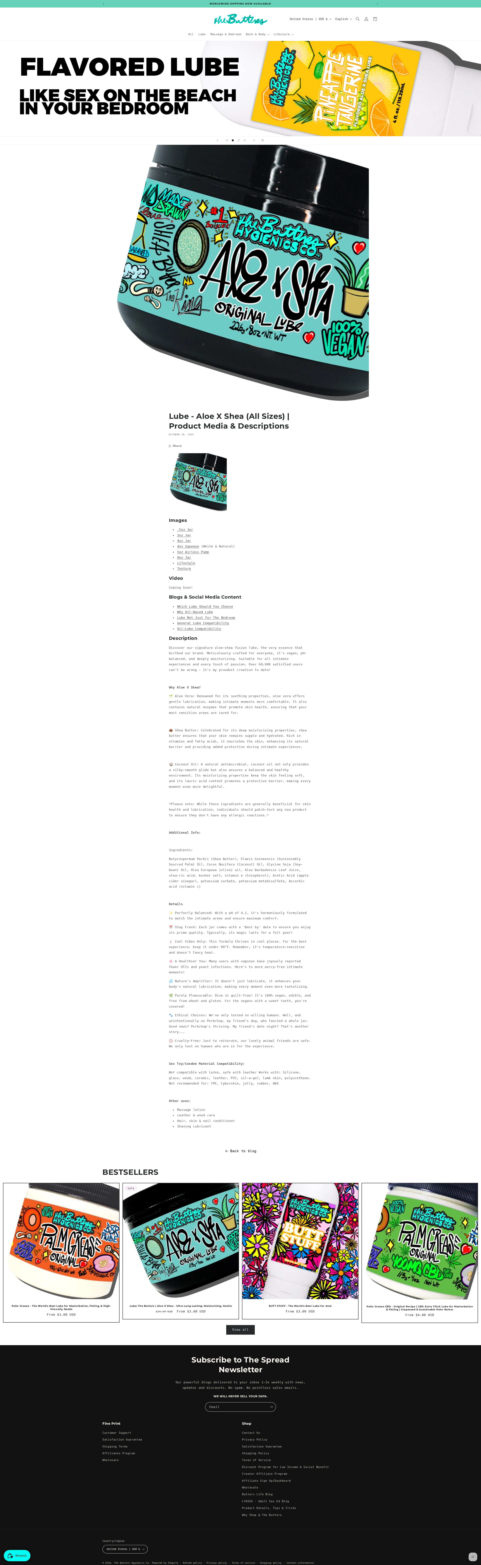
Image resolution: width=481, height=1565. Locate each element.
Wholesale (110, 1460)
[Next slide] (254, 140)
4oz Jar (184, 541)
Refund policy (192, 1563)
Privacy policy (217, 1563)
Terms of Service (256, 1460)
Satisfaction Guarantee (122, 1439)
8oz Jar (184, 557)
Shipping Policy (255, 1453)
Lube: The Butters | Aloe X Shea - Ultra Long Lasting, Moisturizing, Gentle (181, 1306)
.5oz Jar (185, 529)
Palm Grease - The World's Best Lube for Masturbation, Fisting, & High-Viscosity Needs (61, 1308)
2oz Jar (184, 535)
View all (240, 1329)
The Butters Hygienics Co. (132, 1563)
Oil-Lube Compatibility (199, 629)
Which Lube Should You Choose (205, 606)
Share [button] (177, 445)
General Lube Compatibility (203, 623)
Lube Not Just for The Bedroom (206, 617)
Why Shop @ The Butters (262, 1514)
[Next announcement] (377, 4)
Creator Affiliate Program (264, 1473)
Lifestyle (186, 563)
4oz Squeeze (188, 546)
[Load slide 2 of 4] (233, 140)
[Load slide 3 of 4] (239, 140)
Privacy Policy (254, 1439)
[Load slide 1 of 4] (227, 140)
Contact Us (251, 1432)
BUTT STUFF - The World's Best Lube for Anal (300, 1306)
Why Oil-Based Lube (195, 612)
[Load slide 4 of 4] (245, 140)
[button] (257, 34)
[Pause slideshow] (263, 140)
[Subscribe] (271, 1407)
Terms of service (243, 1563)
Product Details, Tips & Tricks (269, 1508)
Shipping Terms (115, 1446)
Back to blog (243, 1151)
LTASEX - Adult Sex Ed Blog (265, 1501)
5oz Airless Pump (193, 552)
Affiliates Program (118, 1453)
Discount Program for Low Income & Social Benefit (285, 1466)
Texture (184, 568)
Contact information (300, 1563)
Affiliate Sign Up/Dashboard (266, 1480)
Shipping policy (271, 1563)
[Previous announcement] (103, 4)
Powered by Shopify (165, 1563)
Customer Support (116, 1432)
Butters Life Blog (257, 1494)
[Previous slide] (217, 140)
